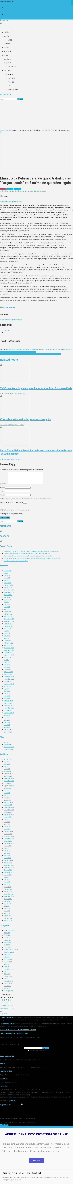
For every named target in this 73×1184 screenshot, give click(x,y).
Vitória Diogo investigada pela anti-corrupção (25, 419)
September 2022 (9, 684)
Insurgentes (56, 349)
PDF (5, 971)
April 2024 (7, 638)
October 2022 (8, 681)
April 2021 (7, 725)
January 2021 (8, 732)
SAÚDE (10, 40)
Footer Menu (4, 1124)
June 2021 (7, 720)
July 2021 (6, 717)
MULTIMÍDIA (8, 962)
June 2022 (7, 691)
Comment (3, 484)
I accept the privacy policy (37, 1050)
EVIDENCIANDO (9, 952)
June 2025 (7, 604)
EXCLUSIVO (7, 63)
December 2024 (9, 619)
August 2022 (8, 686)
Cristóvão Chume (43, 349)
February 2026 (8, 585)
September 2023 (9, 655)
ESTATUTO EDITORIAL (11, 5)
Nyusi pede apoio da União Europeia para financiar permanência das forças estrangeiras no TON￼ (30, 354)
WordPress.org (8, 749)
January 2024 (8, 645)
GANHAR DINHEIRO (13, 90)
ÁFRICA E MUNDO (9, 14)
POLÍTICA (6, 32)
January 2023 (8, 674)
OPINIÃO (6, 55)
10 (7, 1003)
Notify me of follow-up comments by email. (15, 510)
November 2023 (9, 650)
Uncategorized (8, 991)
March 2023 (7, 669)
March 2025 (7, 612)
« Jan (1, 1014)
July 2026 (6, 573)
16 (5, 1005)
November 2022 (9, 679)
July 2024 (6, 631)
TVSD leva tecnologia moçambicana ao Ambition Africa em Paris (36, 388)
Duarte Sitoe (30, 191)
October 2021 (8, 710)
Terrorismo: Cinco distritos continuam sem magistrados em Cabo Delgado (27, 553)
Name (2, 487)
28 (1, 1011)
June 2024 (7, 633)
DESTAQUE (3, 189)
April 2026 (7, 580)
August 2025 (8, 600)
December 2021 (9, 705)
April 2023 (7, 667)
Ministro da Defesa (66, 349)
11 (8, 1003)
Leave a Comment (40, 191)
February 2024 (8, 643)
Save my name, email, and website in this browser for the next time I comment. (26, 499)
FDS (51, 349)
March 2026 (7, 583)
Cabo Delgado (9, 349)
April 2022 (7, 696)
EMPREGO (11, 74)
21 (1, 1008)
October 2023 (8, 652)
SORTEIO (10, 86)
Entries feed (7, 744)
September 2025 (9, 597)
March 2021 (7, 727)
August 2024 (8, 628)
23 (5, 1008)
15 (3, 1005)
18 (8, 1005)
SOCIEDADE (7, 36)
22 (3, 1008)
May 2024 (7, 636)
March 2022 (7, 698)
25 (8, 1008)
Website (2, 495)
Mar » (6, 1014)
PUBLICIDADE (8, 976)
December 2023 (9, 648)
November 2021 (9, 708)
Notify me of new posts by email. (12, 514)
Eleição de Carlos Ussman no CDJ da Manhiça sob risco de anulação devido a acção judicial (32, 558)
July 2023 (6, 660)
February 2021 (8, 729)
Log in (6, 742)
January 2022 (8, 703)
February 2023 (8, 672)
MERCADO (11, 82)
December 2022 (9, 677)
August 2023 (8, 657)
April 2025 (7, 609)
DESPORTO (7, 51)
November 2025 (9, 592)
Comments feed (9, 747)
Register (6, 10)
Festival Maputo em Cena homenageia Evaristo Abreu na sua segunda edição (28, 556)
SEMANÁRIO (7, 59)
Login (5, 7)
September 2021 (9, 713)
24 (7, 1008)
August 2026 (8, 571)
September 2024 (9, 626)
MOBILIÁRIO (11, 78)
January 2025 (8, 616)
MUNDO (6, 964)
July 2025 (6, 602)
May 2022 (7, 693)
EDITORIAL (7, 945)
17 (7, 1005)
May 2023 (7, 664)
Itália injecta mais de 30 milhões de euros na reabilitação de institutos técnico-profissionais (32, 551)
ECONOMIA (7, 44)
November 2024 (9, 621)
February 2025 (8, 614)
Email (2, 491)
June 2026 (7, 575)
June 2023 (7, 662)
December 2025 (9, 590)
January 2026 (8, 587)
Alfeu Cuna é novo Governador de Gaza (16, 561)
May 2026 (7, 578)
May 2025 (7, 607)
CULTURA (6, 47)
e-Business (7, 70)
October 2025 (8, 595)
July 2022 (6, 689)
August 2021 (8, 715)
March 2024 (7, 640)
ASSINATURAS (8, 12)
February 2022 (8, 701)
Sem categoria (8, 981)
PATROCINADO (12, 67)
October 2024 (8, 624)
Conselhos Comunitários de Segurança (26, 349)
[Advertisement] (36, 114)
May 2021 (7, 722)
